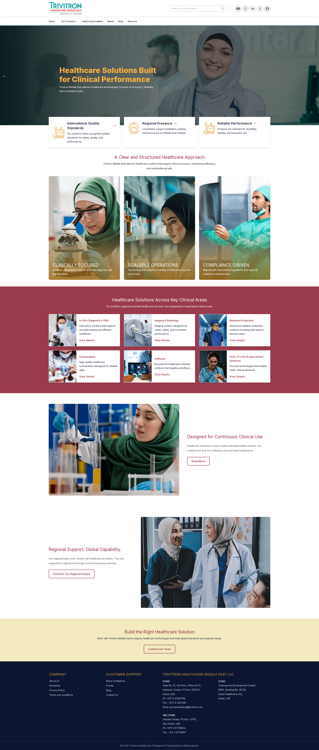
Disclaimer (54, 685)
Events (109, 685)
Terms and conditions (61, 694)
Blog (108, 690)
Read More (198, 461)
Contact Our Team (159, 649)
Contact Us (112, 694)
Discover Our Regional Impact (71, 574)
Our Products (68, 21)
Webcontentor (191, 745)
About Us (54, 681)
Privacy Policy (57, 690)
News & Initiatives (115, 681)
